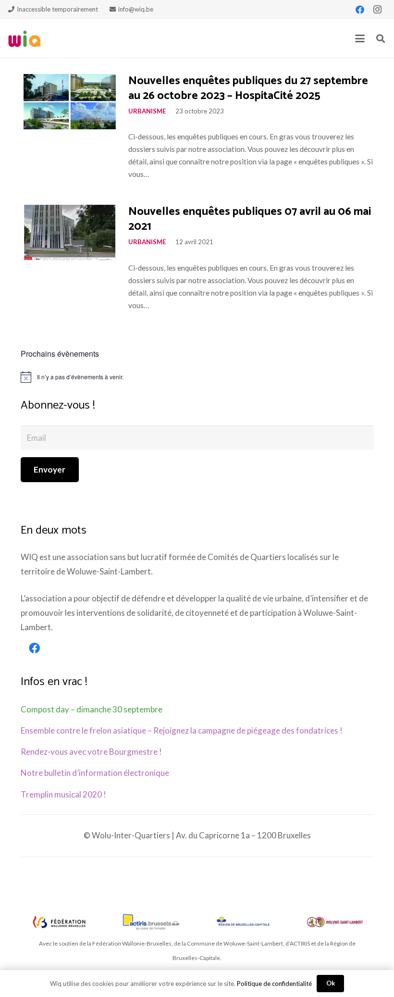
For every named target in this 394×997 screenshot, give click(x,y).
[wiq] (24, 38)
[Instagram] (377, 9)
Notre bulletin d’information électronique (95, 773)
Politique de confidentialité (274, 983)
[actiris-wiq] (151, 922)
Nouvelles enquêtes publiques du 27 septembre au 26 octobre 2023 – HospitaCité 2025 (248, 88)
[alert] (197, 377)
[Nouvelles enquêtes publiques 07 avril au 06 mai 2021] (70, 232)
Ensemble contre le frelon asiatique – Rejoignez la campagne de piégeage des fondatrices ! (182, 730)
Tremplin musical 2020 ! (63, 794)
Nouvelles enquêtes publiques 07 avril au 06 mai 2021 (249, 219)
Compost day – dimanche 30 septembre (91, 709)
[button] (359, 38)
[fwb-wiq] (59, 922)
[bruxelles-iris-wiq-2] (243, 922)
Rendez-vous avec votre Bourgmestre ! (91, 752)
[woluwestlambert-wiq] (335, 922)
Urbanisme (147, 111)
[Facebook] (360, 9)
